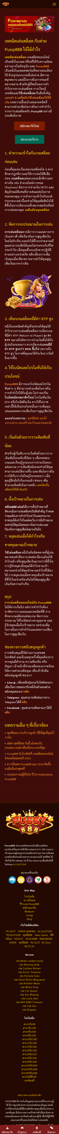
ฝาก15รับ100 (29, 1046)
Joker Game (41, 934)
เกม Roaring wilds (29, 964)
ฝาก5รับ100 (29, 1031)
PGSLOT (18, 938)
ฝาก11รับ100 (29, 1042)
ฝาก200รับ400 (29, 1069)
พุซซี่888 (27, 934)
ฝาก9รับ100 (29, 1035)
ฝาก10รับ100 (29, 1039)
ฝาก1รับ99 (29, 1024)
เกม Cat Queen (29, 990)
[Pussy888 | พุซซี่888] (6, 4)
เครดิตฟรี (30, 1080)
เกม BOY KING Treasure (29, 1002)
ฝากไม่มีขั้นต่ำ (29, 1076)
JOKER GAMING (26, 931)
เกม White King (29, 987)
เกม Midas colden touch (29, 960)
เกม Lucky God (29, 998)
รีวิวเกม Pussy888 (29, 903)
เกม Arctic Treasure (29, 972)
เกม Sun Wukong (29, 994)
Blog (29, 918)
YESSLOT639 (13, 934)
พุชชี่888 (23, 942)
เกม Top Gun (29, 1005)
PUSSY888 (31, 938)
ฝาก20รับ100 (29, 1050)
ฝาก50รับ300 (29, 1061)
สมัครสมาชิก (29, 907)
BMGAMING (46, 938)
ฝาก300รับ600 (29, 1072)
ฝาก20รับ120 (29, 1054)
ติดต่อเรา (29, 911)
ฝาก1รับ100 (29, 1027)
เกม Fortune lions (30, 975)
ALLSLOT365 (19, 864)
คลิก (26, 691)
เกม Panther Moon (29, 983)
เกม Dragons (29, 1009)
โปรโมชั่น (29, 896)
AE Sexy (46, 942)
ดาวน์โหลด (29, 900)
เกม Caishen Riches (29, 968)
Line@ (29, 915)
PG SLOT (11, 931)
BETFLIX (29, 946)
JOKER (13, 942)
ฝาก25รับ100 (29, 1057)
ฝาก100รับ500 (29, 1065)
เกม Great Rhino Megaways (29, 979)
